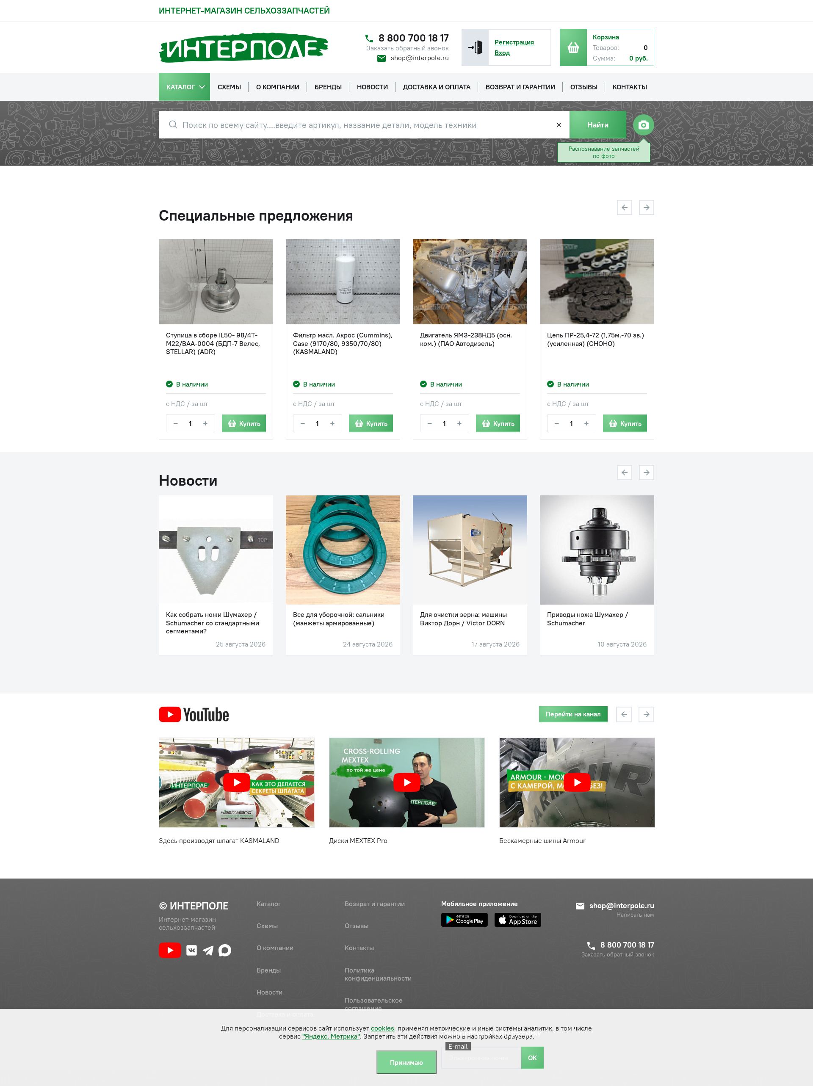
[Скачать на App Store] (518, 920)
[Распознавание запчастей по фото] (643, 124)
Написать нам (635, 914)
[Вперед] (646, 207)
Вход (502, 52)
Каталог (269, 903)
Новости (269, 992)
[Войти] (475, 47)
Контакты (359, 947)
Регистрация (514, 42)
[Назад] (624, 207)
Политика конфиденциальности (378, 974)
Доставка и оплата (285, 1014)
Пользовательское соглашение (374, 1004)
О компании (275, 947)
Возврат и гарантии (375, 903)
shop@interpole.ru (420, 57)
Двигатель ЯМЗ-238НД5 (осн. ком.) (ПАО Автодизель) (466, 339)
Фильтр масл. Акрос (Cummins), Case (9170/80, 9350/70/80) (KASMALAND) (343, 343)
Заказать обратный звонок (407, 48)
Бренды (269, 970)
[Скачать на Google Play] (464, 920)
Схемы (267, 925)
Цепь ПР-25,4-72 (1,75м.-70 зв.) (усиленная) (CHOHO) (595, 339)
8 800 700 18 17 (414, 38)
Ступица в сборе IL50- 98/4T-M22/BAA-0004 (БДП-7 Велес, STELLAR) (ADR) (213, 343)
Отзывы (356, 925)
